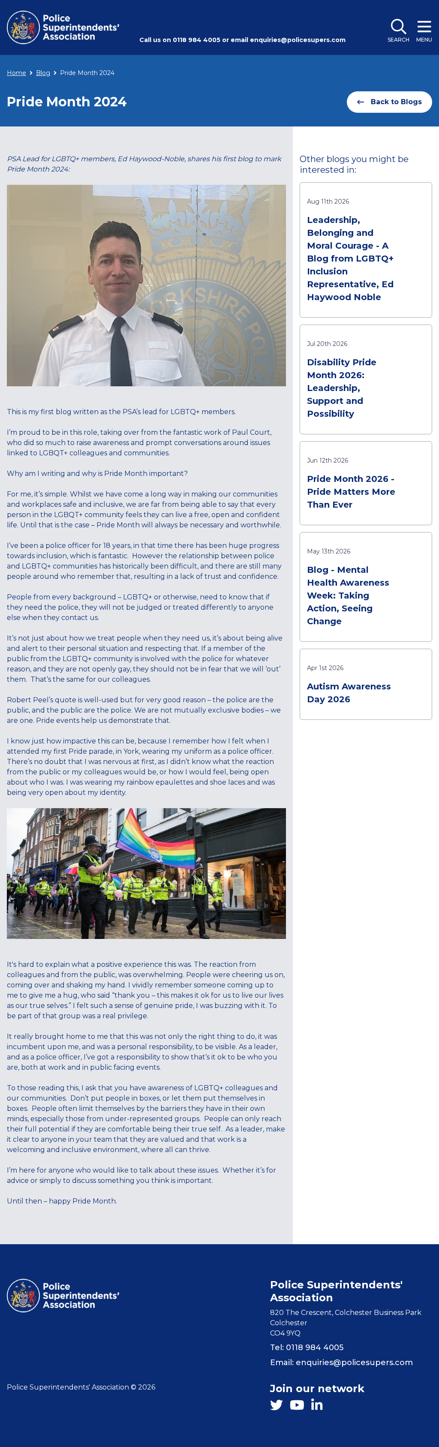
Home (16, 73)
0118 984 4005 (196, 40)
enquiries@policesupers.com (298, 40)
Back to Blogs (396, 102)
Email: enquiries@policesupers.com (341, 1362)
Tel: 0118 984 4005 (306, 1347)
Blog (43, 73)
